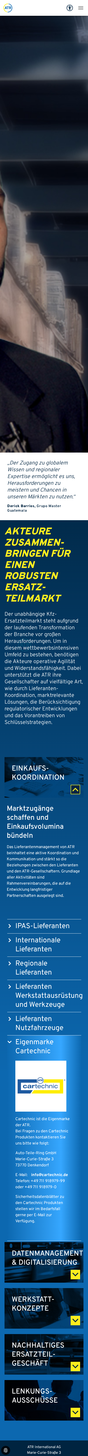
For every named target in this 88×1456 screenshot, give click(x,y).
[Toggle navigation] (81, 8)
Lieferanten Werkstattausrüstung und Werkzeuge (49, 996)
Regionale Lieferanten (33, 968)
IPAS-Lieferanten (42, 926)
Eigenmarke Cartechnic (34, 1047)
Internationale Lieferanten (37, 945)
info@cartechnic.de (49, 1175)
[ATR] (8, 7)
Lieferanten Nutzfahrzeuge (39, 1024)
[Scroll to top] (78, 1446)
